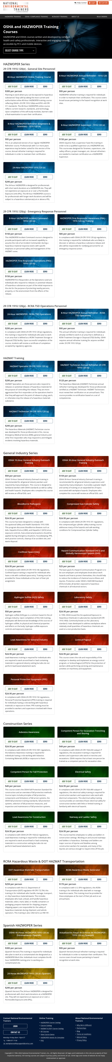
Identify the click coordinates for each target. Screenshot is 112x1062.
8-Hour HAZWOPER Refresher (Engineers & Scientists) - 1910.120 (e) (29, 125)
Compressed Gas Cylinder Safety (83, 503)
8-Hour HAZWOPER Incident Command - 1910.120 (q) (29, 219)
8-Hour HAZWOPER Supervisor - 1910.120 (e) (83, 125)
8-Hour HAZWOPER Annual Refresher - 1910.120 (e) (83, 77)
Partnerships (81, 1028)
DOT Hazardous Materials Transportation (29, 869)
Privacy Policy (82, 1040)
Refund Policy (82, 1037)
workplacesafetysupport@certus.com (19, 1043)
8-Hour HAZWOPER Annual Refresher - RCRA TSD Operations (83, 314)
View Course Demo (47, 1034)
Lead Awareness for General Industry (29, 639)
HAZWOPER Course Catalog (50, 1023)
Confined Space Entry (29, 551)
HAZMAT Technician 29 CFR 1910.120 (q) (29, 411)
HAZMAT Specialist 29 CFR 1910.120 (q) (29, 366)
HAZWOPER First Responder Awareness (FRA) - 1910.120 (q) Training (83, 219)
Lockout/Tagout (83, 639)
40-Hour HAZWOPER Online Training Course (29, 77)
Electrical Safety (83, 771)
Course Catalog (46, 1025)
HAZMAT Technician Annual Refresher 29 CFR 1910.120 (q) (83, 366)
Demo (45, 86)
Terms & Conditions (84, 1034)
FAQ (42, 1040)
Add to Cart (13, 86)
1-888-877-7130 (11, 1040)
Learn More (29, 86)
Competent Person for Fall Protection (29, 771)
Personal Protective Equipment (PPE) (29, 679)
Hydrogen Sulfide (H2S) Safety (29, 597)
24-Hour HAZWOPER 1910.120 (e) (29, 167)
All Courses (45, 1031)
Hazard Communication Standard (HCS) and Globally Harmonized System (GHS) (83, 552)
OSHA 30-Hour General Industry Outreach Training (83, 461)
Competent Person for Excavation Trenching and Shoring (83, 732)
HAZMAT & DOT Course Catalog (52, 1029)
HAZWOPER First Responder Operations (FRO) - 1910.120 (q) (29, 262)
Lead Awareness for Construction (29, 817)
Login (93, 3)
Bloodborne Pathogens (29, 503)
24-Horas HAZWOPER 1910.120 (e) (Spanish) (29, 973)
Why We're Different (84, 1025)
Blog (78, 1031)
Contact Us (15, 1032)
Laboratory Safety (83, 597)
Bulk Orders (102, 17)
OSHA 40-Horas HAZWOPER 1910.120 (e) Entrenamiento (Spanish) (29, 934)
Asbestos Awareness (29, 732)
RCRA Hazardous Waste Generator (83, 869)
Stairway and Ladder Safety (83, 817)
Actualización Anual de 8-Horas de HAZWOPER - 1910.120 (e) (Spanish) (83, 934)
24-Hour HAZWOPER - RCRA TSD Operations (29, 314)
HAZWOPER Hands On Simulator (52, 1038)
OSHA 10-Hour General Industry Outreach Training (29, 461)
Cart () (104, 3)
